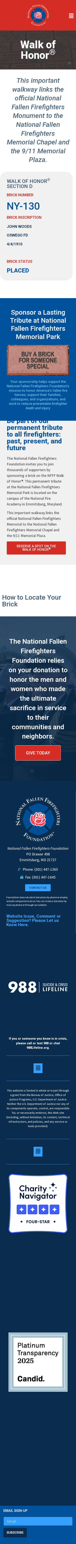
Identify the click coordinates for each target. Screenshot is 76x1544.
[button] (64, 16)
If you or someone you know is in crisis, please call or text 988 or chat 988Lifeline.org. (38, 1043)
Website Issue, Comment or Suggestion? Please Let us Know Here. (33, 920)
